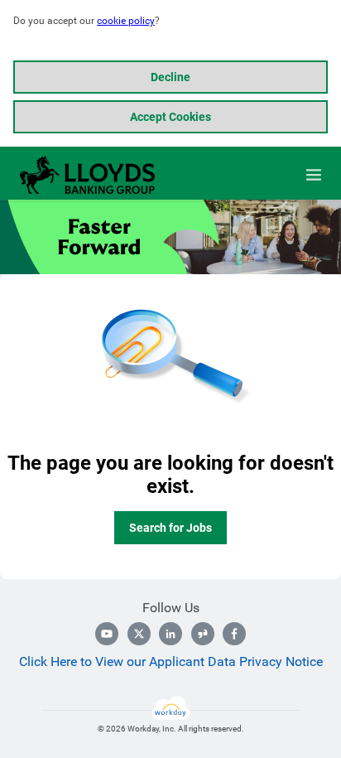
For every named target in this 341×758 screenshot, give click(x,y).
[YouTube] (106, 633)
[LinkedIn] (170, 633)
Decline (170, 77)
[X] (139, 633)
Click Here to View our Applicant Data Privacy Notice (171, 661)
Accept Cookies (170, 116)
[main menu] (313, 175)
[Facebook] (234, 633)
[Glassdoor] (202, 633)
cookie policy (126, 21)
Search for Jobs (170, 527)
